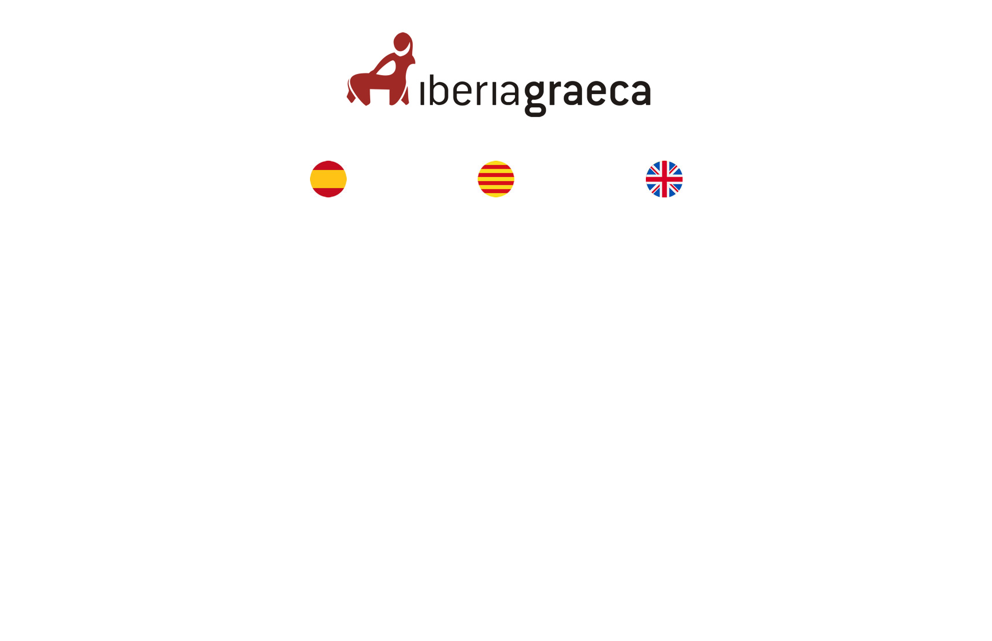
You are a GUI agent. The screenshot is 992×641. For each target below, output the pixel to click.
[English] (663, 179)
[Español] (328, 179)
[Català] (496, 179)
